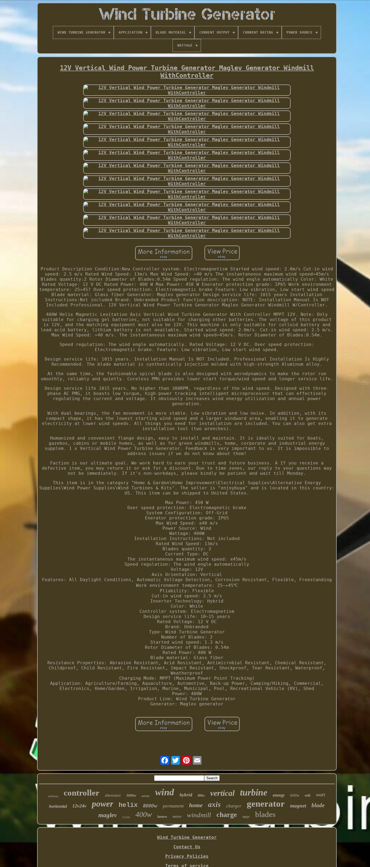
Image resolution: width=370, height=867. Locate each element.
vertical (222, 793)
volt (307, 795)
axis (214, 804)
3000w (131, 795)
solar (146, 796)
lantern (162, 817)
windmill (199, 815)
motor (177, 816)
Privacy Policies (187, 856)
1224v (126, 817)
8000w (150, 806)
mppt (246, 816)
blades (265, 814)
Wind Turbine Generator (187, 837)
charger (233, 806)
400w (143, 814)
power (102, 804)
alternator (113, 795)
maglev (107, 815)
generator (266, 804)
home (196, 805)
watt (320, 794)
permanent (173, 806)
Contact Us (186, 846)
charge (226, 815)
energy (279, 795)
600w (294, 795)
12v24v (79, 806)
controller (81, 792)
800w (201, 795)
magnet (298, 806)
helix (128, 805)
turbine (253, 792)
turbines (53, 796)
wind (164, 792)
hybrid (186, 794)
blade (317, 805)
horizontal (58, 806)
